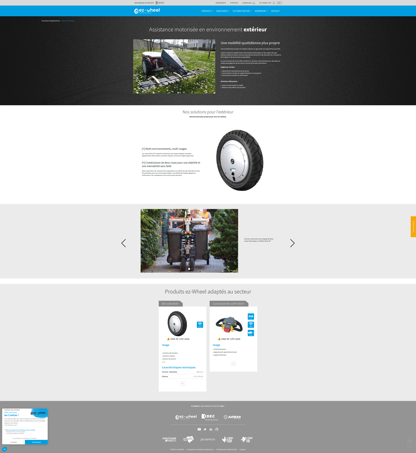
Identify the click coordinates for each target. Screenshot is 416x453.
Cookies (242, 449)
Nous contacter (413, 226)
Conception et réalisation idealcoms (200, 449)
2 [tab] (192, 269)
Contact (275, 11)
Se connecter (265, 3)
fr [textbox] (279, 3)
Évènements (221, 3)
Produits (206, 11)
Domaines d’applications (51, 21)
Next (292, 243)
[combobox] (279, 3)
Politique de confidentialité (226, 449)
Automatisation (241, 11)
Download (246, 3)
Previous (123, 243)
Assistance (222, 11)
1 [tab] (189, 269)
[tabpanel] (208, 241)
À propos (234, 3)
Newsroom (260, 11)
